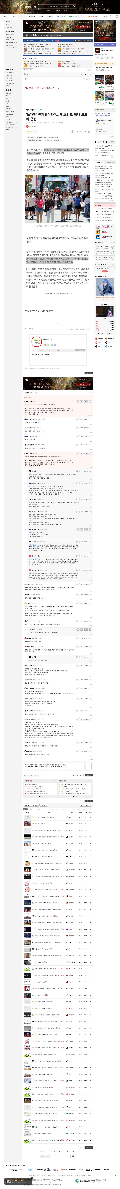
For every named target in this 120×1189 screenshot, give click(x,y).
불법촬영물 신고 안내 (71, 1175)
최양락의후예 (72, 1133)
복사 (31, 69)
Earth (70, 850)
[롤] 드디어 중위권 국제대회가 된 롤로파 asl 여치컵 (49, 1067)
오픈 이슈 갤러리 (10, 72)
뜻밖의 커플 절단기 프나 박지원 (44, 916)
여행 (7, 103)
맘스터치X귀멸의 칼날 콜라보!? (44, 1100)
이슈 (32, 809)
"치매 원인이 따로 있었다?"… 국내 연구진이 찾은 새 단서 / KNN (53, 889)
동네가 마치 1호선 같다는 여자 (44, 856)
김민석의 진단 (40, 982)
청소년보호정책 (61, 1175)
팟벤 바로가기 (9, 93)
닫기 (32, 1178)
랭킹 (50, 350)
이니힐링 (48, 345)
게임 (63, 809)
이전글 (37, 775)
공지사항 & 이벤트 (10, 34)
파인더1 (71, 982)
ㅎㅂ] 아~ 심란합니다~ (42, 843)
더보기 (52, 345)
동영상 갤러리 (9, 37)
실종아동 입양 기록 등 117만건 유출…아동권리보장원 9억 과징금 (53, 968)
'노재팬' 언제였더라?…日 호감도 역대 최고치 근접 (58, 293)
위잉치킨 (71, 823)
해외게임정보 (9, 106)
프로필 (41, 350)
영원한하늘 (71, 889)
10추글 (36, 805)
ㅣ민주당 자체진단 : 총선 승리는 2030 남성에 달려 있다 (50, 896)
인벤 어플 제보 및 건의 (11, 42)
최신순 (36, 393)
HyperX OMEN (9, 114)
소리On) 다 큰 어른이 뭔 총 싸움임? (45, 1028)
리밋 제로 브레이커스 (11, 122)
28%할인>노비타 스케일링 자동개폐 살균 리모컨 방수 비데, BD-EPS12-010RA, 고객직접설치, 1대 (105, 217)
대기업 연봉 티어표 (41, 1133)
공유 (68, 329)
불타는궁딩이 (72, 968)
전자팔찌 (71, 837)
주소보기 (26, 69)
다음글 (30, 775)
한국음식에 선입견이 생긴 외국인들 (45, 942)
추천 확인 (87, 329)
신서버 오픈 (50, 10)
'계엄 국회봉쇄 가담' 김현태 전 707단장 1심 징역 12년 (50, 1140)
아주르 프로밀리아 (10, 124)
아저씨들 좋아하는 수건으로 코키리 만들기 (47, 955)
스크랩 (71, 329)
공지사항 (89, 1175)
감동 (84, 809)
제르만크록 (71, 876)
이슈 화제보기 (87, 40)
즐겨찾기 (44, 805)
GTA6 (7, 130)
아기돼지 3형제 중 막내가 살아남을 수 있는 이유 (49, 1080)
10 (70, 1151)
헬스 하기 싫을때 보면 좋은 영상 (44, 1034)
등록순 (31, 393)
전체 (25, 809)
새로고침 (91, 393)
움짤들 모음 (39, 962)
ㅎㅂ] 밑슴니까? (40, 823)
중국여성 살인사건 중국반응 (43, 1054)
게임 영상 (8, 108)
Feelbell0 (71, 1067)
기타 (89, 809)
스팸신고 (82, 329)
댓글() (88, 79)
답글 (88, 415)
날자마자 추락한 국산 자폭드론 (44, 902)
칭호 (58, 350)
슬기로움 (71, 916)
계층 (79, 809)
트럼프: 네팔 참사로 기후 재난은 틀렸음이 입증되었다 (50, 929)
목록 (84, 79)
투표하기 (105, 271)
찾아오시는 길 (82, 1175)
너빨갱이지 (71, 955)
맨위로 (82, 775)
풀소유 (70, 817)
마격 (55, 345)
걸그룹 (7, 101)
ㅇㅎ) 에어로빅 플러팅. (42, 883)
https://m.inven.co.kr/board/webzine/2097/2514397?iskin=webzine (43, 404)
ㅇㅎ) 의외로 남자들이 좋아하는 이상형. (46, 863)
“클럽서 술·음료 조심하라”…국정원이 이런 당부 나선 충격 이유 (52, 876)
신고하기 (76, 329)
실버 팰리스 (9, 119)
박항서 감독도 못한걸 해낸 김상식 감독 (46, 922)
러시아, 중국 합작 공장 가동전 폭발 (45, 935)
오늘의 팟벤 (9, 77)
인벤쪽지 (44, 345)
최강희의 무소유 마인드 (42, 1087)
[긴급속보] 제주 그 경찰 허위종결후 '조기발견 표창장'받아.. (51, 1041)
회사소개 (30, 1175)
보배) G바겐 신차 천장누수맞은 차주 (45, 1015)
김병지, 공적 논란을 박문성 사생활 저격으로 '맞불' (49, 1094)
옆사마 (70, 896)
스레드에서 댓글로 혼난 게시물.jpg (45, 1127)
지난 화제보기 (78, 40)
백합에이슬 (71, 1113)
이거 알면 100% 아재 (42, 1008)
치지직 (7, 95)
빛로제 (70, 1021)
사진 (73, 809)
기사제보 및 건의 (10, 39)
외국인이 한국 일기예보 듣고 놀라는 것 (46, 1061)
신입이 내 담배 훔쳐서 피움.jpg (44, 850)
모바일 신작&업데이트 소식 (13, 47)
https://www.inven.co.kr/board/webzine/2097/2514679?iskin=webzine (44, 368)
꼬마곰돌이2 (72, 870)
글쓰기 (89, 801)
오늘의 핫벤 (9, 75)
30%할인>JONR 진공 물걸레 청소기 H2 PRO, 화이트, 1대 (105, 214)
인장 (34, 350)
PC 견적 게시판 (10, 83)
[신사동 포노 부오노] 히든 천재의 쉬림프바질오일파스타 (105, 208)
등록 (88, 766)
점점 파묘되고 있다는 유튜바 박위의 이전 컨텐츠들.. (50, 1048)
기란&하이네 (58, 10)
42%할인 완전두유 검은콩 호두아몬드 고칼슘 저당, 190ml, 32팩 (105, 220)
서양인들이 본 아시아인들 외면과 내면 (46, 830)
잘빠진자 (27, 74)
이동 (91, 415)
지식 (68, 809)
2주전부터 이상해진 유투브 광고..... (45, 870)
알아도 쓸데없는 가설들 (42, 1001)
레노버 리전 (9, 116)
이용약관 (43, 1175)
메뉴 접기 (80, 350)
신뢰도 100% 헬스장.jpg (42, 949)
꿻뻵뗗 (70, 1080)
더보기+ (55, 780)
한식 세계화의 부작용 (42, 1074)
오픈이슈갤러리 (89, 70)
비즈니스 (37, 1175)
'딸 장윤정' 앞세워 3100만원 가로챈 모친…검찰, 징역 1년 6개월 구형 (54, 1021)
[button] (39, 796)
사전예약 (65, 10)
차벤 (7, 98)
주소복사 (26, 368)
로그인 (105, 16)
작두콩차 (71, 975)
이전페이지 (75, 775)
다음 (73, 1151)
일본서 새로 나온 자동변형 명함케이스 (46, 909)
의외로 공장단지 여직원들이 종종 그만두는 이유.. (49, 837)
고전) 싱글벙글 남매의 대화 (43, 817)
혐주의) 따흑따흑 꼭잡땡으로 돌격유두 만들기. (48, 988)
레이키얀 (71, 1100)
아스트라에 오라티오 (11, 127)
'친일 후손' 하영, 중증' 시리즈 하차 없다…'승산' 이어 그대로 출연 (53, 1120)
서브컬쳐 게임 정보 (10, 111)
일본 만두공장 (40, 995)
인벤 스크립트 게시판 (11, 45)
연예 (40, 809)
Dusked (70, 929)
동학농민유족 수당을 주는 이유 (44, 1113)
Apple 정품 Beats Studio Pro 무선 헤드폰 (105, 211)
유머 (47, 809)
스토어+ (112, 63)
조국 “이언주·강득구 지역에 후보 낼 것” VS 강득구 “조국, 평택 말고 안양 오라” (56, 975)
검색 (73, 1156)
